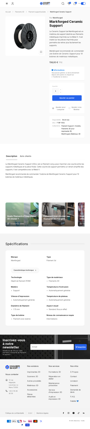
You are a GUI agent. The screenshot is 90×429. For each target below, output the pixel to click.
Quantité (55, 86)
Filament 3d (51, 260)
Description (11, 156)
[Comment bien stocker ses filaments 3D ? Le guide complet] (58, 214)
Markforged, (66, 134)
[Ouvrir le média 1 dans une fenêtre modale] (25, 36)
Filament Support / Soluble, (71, 126)
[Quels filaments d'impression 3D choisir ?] (22, 214)
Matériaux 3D (75, 134)
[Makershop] (12, 368)
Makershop (77, 420)
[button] (6, 3)
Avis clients (25, 156)
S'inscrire (81, 347)
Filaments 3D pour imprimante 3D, (67, 130)
